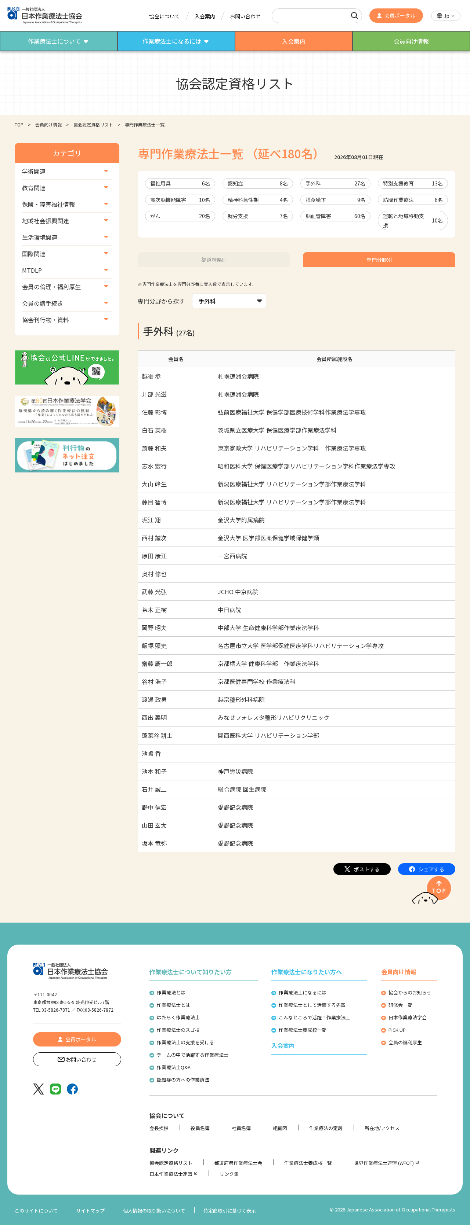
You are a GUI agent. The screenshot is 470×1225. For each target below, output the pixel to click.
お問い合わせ (245, 16)
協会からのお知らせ (409, 992)
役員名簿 (200, 1128)
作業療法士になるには (302, 992)
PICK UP (397, 1029)
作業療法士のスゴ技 (178, 1029)
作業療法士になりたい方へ (306, 971)
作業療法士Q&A (174, 1067)
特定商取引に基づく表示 (229, 1210)
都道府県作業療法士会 (238, 1162)
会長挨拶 (159, 1128)
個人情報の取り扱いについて (154, 1210)
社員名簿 (241, 1128)
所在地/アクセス (382, 1128)
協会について (164, 16)
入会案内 (205, 16)
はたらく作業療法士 (178, 1017)
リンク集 (229, 1173)
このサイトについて (36, 1210)
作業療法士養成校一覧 (302, 1029)
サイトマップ (90, 1210)
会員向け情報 (48, 124)
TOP (19, 124)
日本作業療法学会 (407, 1017)
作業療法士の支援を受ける (185, 1042)
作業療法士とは (173, 1004)
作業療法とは (171, 992)
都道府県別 (214, 259)
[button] (445, 16)
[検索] (354, 15)
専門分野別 (379, 259)
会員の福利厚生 (405, 1042)
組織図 (280, 1128)
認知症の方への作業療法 (183, 1079)
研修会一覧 (400, 1004)
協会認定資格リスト (93, 124)
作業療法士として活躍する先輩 (312, 1004)
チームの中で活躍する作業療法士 (192, 1054)
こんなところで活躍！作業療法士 (314, 1017)
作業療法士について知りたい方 (190, 971)
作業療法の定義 (326, 1128)
